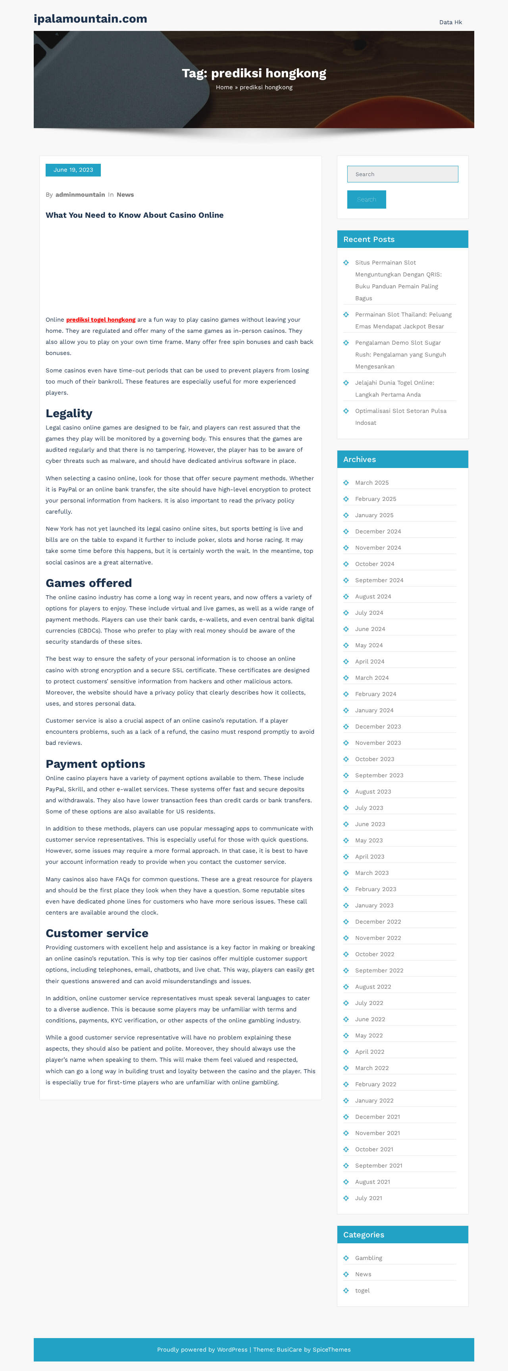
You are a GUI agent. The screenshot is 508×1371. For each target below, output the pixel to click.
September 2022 (379, 970)
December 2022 (378, 921)
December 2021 (377, 1116)
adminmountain (80, 194)
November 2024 (378, 547)
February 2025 (375, 498)
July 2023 (369, 807)
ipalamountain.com (90, 18)
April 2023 (370, 856)
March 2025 (372, 482)
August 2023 (373, 791)
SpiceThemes (332, 1349)
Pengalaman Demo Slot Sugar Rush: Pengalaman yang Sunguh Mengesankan (400, 354)
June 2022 (370, 1019)
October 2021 (374, 1149)
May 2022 (369, 1035)
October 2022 (374, 954)
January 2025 (374, 515)
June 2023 (370, 824)
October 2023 (374, 759)
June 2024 (370, 629)
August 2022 (373, 986)
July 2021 (368, 1198)
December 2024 (378, 531)
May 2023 (369, 840)
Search (366, 199)
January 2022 (374, 1100)
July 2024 (369, 612)
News (125, 194)
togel (362, 1290)
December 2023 (378, 726)
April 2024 (370, 661)
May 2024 (369, 645)
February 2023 (375, 889)
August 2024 (373, 596)
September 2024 (379, 580)
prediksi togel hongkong (100, 319)
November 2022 (378, 937)
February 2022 (375, 1084)
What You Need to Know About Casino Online (135, 215)
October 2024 (374, 564)
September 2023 (379, 775)
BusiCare (289, 1349)
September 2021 (378, 1165)
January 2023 (374, 905)
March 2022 (372, 1068)
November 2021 (377, 1133)
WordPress (232, 1349)
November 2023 (378, 742)
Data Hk (450, 22)
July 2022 (369, 1003)
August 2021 (372, 1181)
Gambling (368, 1258)
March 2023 (372, 872)
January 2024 (374, 710)
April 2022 (370, 1051)
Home (224, 87)
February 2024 (375, 694)
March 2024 (372, 677)
